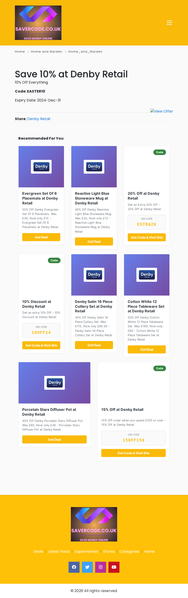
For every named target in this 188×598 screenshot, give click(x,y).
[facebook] (74, 567)
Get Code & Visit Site (147, 237)
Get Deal (41, 237)
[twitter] (87, 567)
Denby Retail (38, 118)
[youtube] (113, 567)
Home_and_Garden (85, 52)
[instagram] (100, 567)
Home (20, 52)
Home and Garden (46, 52)
